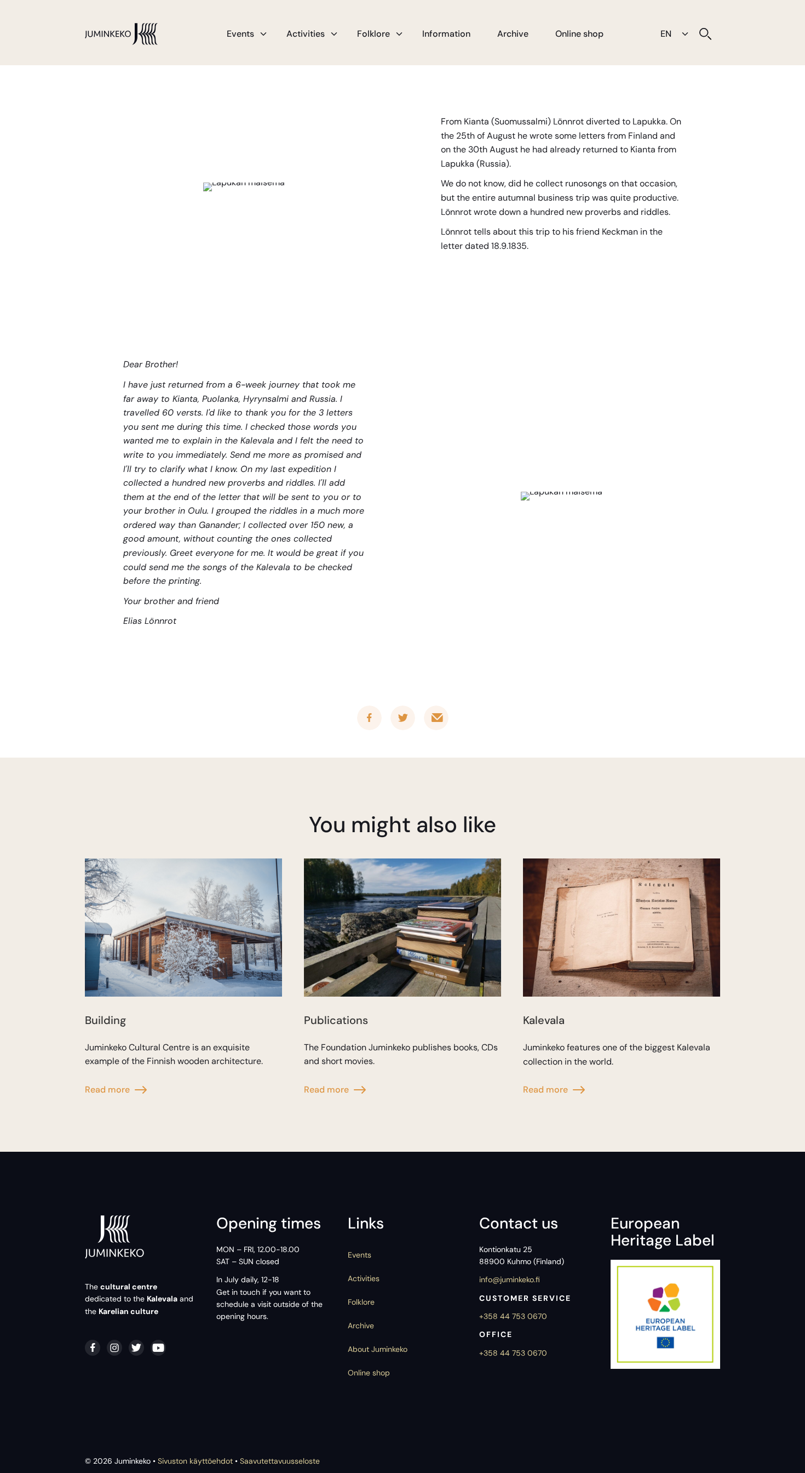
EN (665, 33)
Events (240, 33)
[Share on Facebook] (369, 718)
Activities (305, 33)
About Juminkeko (377, 1349)
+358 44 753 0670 (513, 1316)
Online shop (579, 33)
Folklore (373, 33)
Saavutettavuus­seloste (280, 1461)
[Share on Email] (436, 718)
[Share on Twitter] (402, 718)
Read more (107, 1089)
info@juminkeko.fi (509, 1279)
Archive (512, 33)
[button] (263, 34)
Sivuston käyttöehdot (195, 1461)
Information (446, 33)
